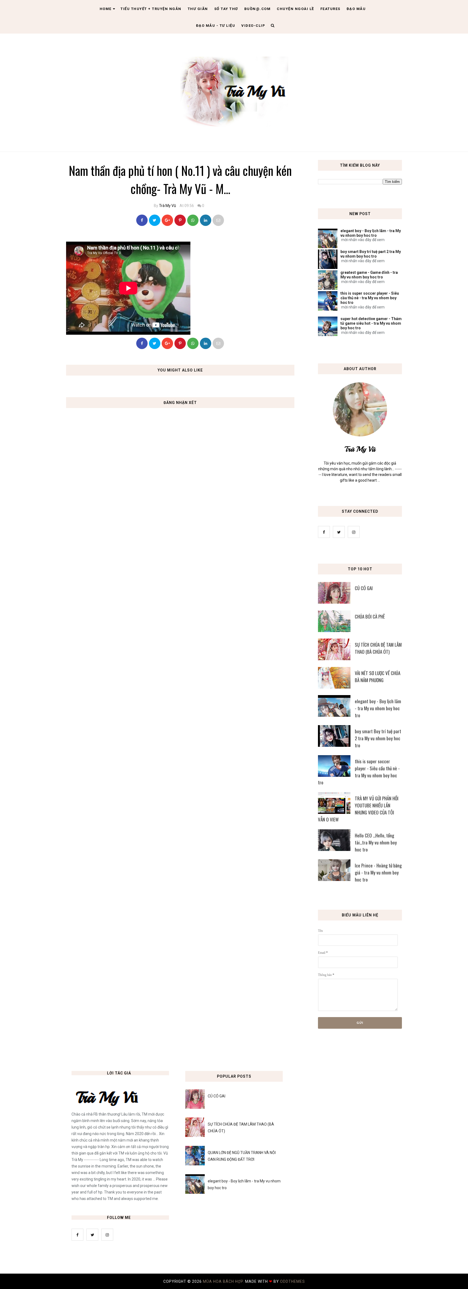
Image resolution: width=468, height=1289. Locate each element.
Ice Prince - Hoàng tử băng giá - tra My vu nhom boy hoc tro (378, 872)
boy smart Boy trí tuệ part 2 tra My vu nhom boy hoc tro (370, 253)
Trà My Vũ (167, 205)
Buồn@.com (257, 9)
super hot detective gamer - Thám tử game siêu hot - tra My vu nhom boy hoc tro (371, 323)
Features (330, 9)
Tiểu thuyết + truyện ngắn (151, 9)
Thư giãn (198, 9)
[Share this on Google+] (167, 220)
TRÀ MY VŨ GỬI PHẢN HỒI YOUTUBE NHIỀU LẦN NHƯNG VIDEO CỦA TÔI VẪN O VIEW (358, 809)
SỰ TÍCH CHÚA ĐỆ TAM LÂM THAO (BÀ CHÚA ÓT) (378, 648)
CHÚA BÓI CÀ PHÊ (370, 616)
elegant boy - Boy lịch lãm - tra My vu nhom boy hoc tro (370, 233)
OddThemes (292, 1281)
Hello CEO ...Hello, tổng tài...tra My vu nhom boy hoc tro (376, 842)
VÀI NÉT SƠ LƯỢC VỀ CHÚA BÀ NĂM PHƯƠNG (377, 676)
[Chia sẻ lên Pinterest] (218, 220)
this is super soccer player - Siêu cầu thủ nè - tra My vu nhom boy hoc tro (369, 298)
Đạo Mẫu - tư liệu (215, 26)
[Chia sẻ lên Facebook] (142, 220)
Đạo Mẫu (356, 9)
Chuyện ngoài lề (295, 9)
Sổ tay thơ (226, 9)
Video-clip (253, 26)
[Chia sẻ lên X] (154, 220)
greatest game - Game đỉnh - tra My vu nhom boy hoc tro (369, 274)
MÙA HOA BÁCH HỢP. (224, 1281)
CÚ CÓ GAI (364, 588)
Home (106, 9)
